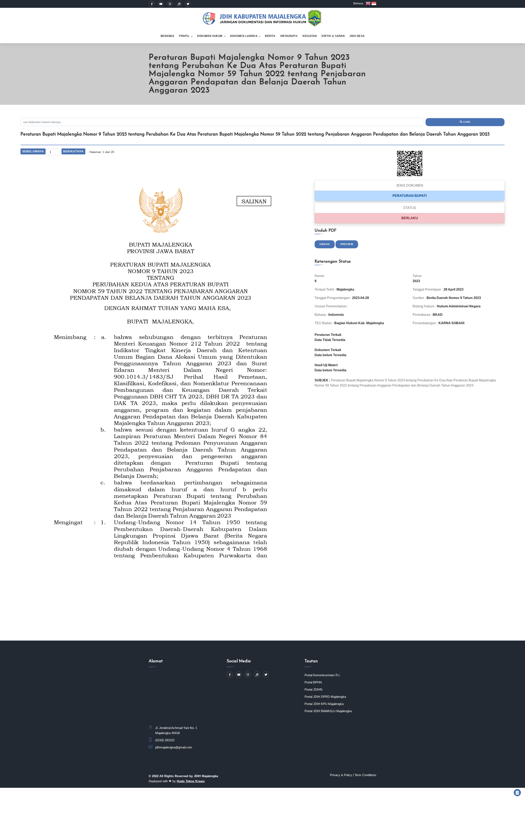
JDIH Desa (357, 36)
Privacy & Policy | (342, 775)
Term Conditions (365, 775)
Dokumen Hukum (210, 36)
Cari (466, 122)
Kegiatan (309, 36)
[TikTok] (179, 4)
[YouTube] (161, 4)
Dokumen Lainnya (244, 36)
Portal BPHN (313, 682)
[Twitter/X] (188, 4)
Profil (184, 36)
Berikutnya (73, 151)
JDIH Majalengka (206, 776)
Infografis (289, 36)
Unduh (325, 244)
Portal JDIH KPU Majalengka (324, 704)
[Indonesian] (373, 3)
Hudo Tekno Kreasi (190, 781)
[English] (368, 3)
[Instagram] (170, 4)
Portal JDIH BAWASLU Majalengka (328, 711)
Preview (346, 244)
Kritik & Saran (333, 36)
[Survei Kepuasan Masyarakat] (517, 792)
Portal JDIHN (313, 689)
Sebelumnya (33, 151)
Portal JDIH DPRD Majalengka (325, 696)
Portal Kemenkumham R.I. (322, 675)
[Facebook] (152, 4)
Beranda (167, 36)
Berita (270, 36)
